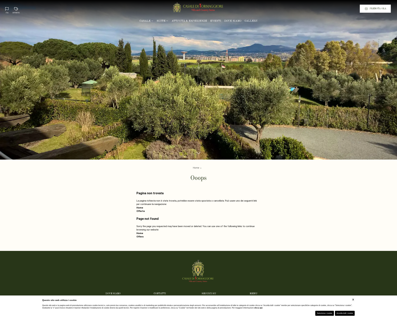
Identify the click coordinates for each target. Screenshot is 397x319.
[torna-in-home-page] (198, 8)
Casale (145, 21)
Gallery (251, 21)
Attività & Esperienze (189, 21)
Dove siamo (232, 21)
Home (196, 167)
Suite (161, 21)
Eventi (215, 21)
